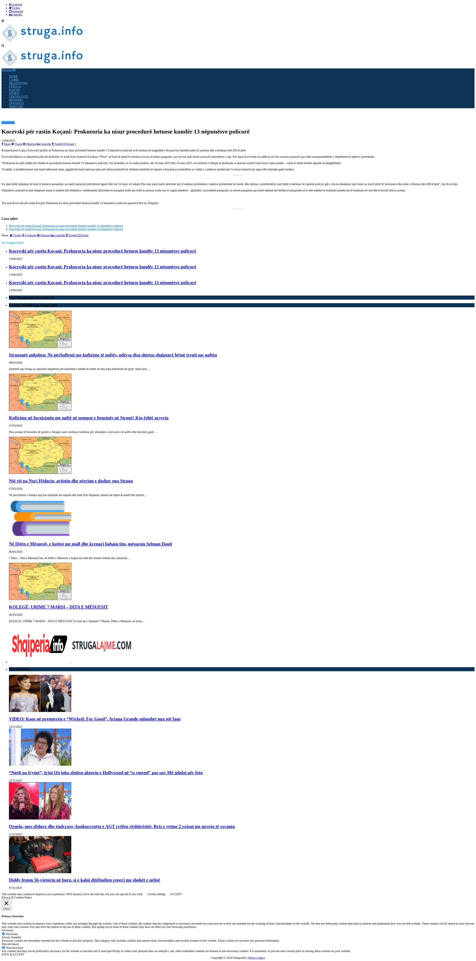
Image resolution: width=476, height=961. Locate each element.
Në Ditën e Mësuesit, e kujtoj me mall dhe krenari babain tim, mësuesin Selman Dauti (90, 543)
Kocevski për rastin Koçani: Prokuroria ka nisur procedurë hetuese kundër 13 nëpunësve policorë (66, 225)
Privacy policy (256, 957)
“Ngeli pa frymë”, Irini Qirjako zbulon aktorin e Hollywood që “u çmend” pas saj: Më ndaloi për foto (106, 772)
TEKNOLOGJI (18, 96)
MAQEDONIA (18, 83)
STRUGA (15, 86)
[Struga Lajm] (42, 42)
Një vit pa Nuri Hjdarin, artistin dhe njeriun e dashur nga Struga (71, 480)
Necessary (12, 934)
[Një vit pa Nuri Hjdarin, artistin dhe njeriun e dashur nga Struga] (40, 472)
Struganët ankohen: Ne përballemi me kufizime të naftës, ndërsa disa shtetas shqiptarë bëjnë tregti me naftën (113, 354)
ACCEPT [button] (176, 894)
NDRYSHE (16, 106)
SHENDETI (16, 103)
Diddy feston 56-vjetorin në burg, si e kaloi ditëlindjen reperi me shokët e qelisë (84, 879)
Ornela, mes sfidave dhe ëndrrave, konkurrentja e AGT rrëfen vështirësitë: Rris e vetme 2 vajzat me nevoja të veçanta (122, 826)
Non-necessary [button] (10, 944)
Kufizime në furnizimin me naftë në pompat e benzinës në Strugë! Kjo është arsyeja (88, 417)
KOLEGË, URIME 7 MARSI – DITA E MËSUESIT (58, 606)
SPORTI (14, 93)
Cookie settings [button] (156, 894)
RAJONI (14, 89)
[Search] (2, 45)
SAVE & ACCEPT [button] (12, 954)
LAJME (14, 79)
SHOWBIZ (16, 99)
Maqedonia (8, 122)
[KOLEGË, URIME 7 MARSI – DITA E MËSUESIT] (40, 599)
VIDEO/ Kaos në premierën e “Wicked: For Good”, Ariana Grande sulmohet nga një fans (95, 718)
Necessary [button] (7, 930)
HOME (13, 76)
